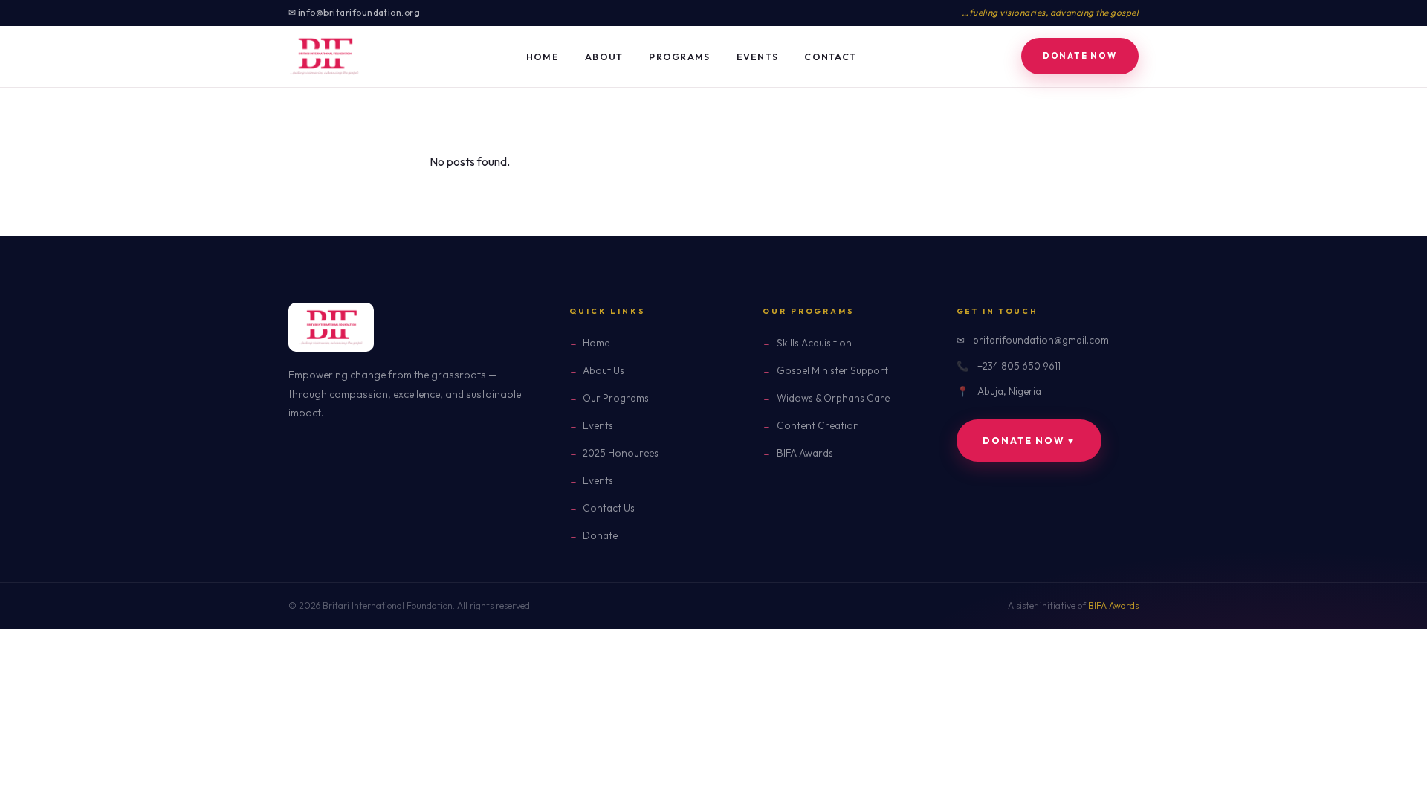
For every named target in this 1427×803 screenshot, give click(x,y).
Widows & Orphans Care (833, 398)
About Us (603, 370)
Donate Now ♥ (1029, 440)
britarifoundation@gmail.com (1041, 340)
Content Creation (817, 425)
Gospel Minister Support (832, 370)
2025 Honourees (621, 453)
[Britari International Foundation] (324, 56)
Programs (679, 56)
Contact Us (609, 508)
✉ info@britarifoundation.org (354, 12)
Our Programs (616, 398)
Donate (600, 535)
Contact (830, 56)
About (604, 56)
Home (542, 56)
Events (758, 56)
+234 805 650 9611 (1019, 366)
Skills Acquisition (814, 343)
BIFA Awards (804, 453)
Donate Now (1080, 56)
